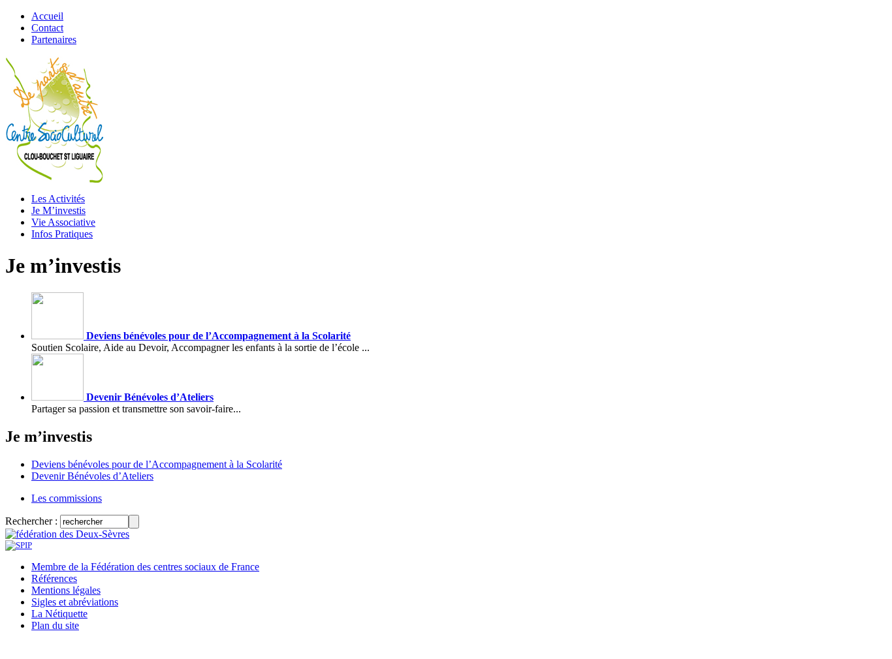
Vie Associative (63, 222)
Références (54, 578)
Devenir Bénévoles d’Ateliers (149, 397)
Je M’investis (58, 210)
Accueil (47, 16)
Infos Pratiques (62, 233)
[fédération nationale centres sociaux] (18, 545)
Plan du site (55, 625)
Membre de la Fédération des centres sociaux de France (145, 566)
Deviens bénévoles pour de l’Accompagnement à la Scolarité (217, 335)
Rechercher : (31, 521)
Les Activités (58, 198)
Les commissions (66, 498)
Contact (47, 27)
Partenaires (53, 39)
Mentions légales (66, 590)
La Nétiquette (59, 613)
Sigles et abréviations (74, 601)
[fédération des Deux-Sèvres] (67, 534)
